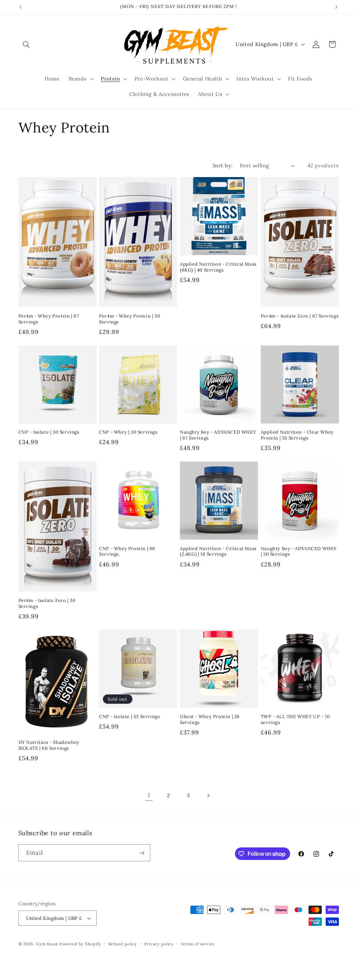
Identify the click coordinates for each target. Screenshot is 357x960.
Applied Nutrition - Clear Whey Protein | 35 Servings (297, 435)
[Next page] (208, 795)
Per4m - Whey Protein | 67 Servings (48, 319)
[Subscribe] (142, 852)
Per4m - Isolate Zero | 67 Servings (300, 316)
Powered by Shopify (80, 943)
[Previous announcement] (20, 7)
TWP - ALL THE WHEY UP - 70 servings (295, 719)
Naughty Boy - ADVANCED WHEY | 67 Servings (218, 435)
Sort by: (223, 165)
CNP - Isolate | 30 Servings (48, 432)
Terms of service (198, 943)
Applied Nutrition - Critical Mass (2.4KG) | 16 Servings (218, 551)
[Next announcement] (336, 7)
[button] (26, 44)
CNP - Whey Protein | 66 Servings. (127, 551)
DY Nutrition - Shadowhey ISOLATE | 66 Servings (48, 745)
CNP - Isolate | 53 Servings (129, 716)
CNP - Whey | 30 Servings (128, 432)
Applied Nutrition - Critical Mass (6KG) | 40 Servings (218, 267)
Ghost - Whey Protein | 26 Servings (210, 719)
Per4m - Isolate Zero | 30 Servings (47, 603)
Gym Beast (47, 943)
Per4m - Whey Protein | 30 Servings (129, 319)
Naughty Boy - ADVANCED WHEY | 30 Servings (299, 551)
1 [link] (149, 795)
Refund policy (122, 943)
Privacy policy (159, 943)
